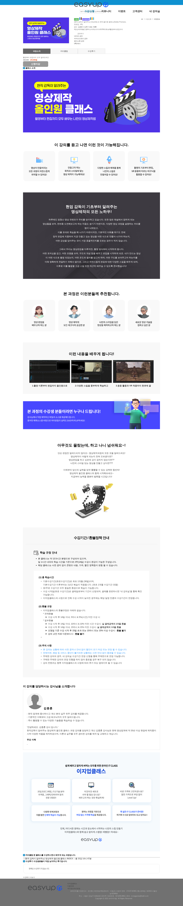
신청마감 (35, 64)
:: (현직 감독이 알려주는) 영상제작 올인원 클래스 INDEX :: (57, 859)
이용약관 (70, 886)
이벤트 (122, 11)
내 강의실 (154, 11)
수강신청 (89, 11)
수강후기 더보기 (29, 877)
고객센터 (137, 11)
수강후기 (91, 51)
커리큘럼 (64, 51)
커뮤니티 (106, 11)
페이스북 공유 (79, 41)
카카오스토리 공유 (81, 38)
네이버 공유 (78, 36)
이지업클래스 (72, 884)
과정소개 (36, 51)
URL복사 (77, 43)
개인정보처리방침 (73, 888)
